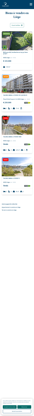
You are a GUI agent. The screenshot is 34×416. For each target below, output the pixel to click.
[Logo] (9, 4)
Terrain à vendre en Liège (9, 210)
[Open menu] (31, 4)
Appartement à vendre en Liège (11, 207)
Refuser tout (24, 407)
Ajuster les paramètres (17, 411)
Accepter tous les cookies (9, 407)
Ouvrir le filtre (16, 25)
